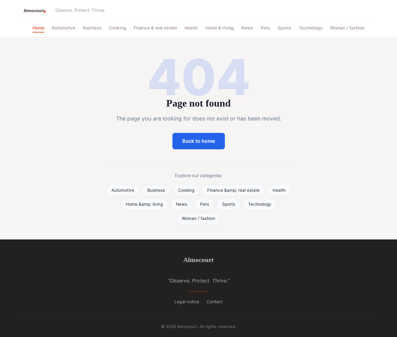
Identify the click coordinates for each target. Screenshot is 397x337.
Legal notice (186, 301)
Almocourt (198, 259)
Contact (215, 301)
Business (92, 27)
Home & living (219, 27)
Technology (311, 27)
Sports (284, 27)
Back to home (198, 141)
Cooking (117, 27)
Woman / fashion (347, 27)
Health (191, 27)
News (247, 27)
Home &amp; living (144, 204)
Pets (265, 27)
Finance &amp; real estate (233, 190)
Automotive (63, 27)
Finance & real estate (155, 27)
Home (38, 27)
